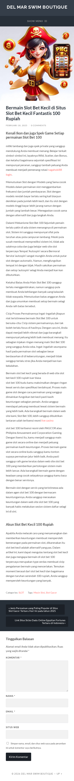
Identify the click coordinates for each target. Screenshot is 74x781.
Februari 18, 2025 (16, 125)
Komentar (14, 657)
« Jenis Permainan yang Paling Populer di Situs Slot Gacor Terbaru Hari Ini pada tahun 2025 (33, 609)
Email (10, 711)
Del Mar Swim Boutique (37, 7)
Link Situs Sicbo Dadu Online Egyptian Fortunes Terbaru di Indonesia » (40, 621)
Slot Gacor (51, 592)
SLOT (21, 592)
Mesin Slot (39, 592)
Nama (10, 696)
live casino (47, 420)
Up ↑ (59, 773)
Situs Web (12, 727)
